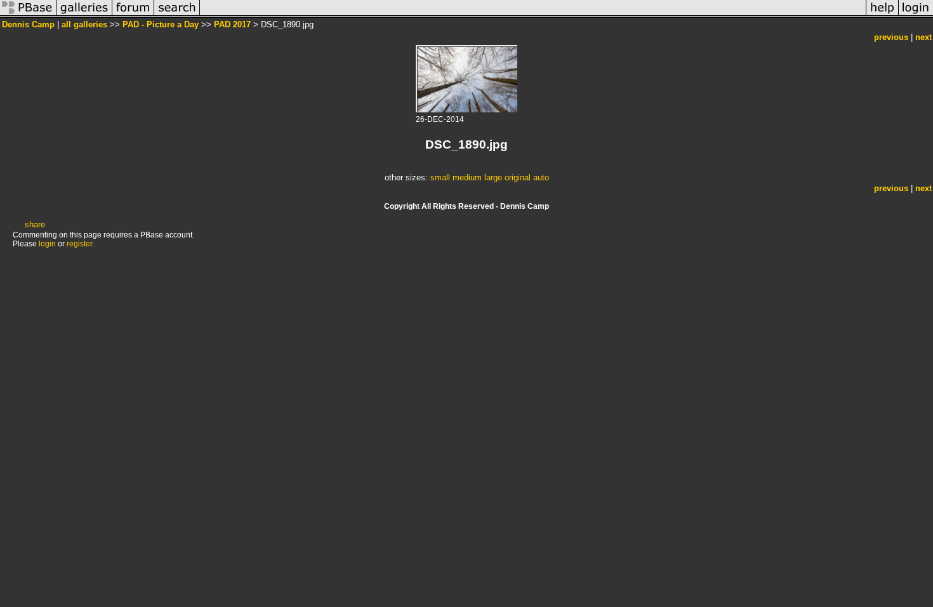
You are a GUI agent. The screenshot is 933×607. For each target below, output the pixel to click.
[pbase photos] (28, 15)
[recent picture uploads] (84, 15)
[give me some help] (882, 15)
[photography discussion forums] (133, 15)
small (440, 177)
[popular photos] (533, 15)
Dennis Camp (28, 24)
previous (891, 37)
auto (541, 177)
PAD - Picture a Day (160, 24)
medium (467, 177)
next (923, 37)
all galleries (84, 24)
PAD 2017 (232, 24)
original (518, 177)
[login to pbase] (916, 15)
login (47, 243)
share (35, 224)
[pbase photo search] (177, 15)
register (79, 243)
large (493, 177)
